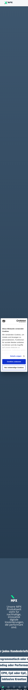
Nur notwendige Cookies (14, 367)
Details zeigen (15, 356)
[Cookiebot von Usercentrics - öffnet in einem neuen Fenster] (19, 321)
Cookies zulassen (14, 361)
